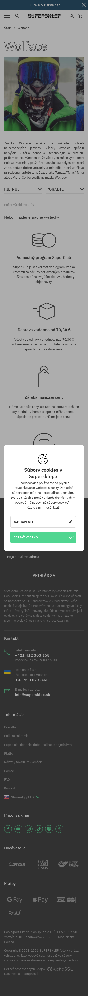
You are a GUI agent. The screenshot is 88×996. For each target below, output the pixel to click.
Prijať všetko (26, 537)
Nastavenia (24, 522)
